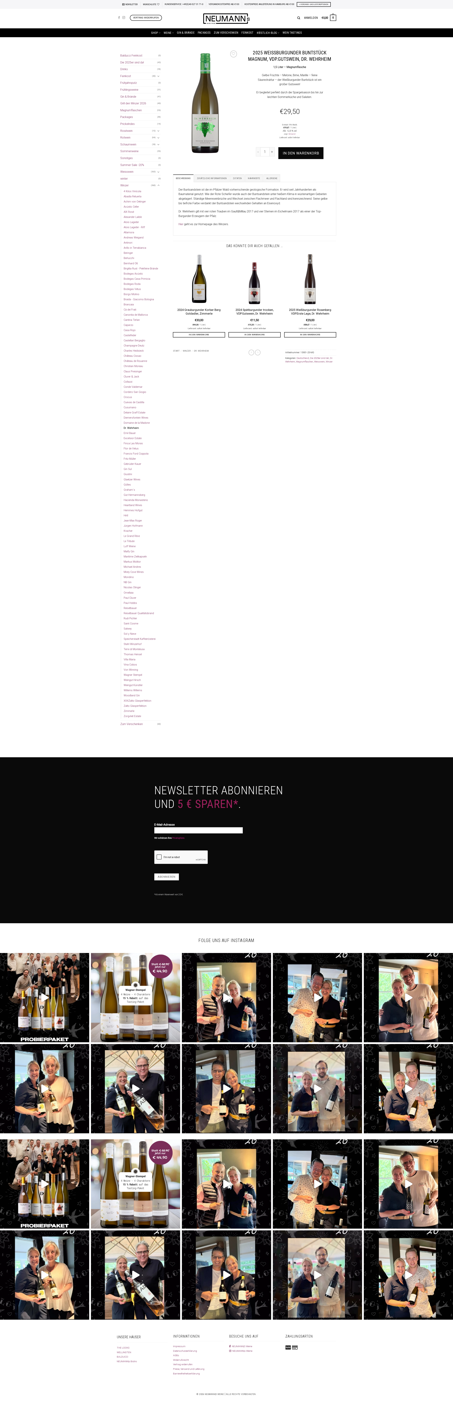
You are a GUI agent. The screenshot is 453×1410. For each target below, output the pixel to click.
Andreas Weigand (134, 237)
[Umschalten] (158, 76)
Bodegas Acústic (133, 273)
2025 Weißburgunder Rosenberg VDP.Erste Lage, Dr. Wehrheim (310, 311)
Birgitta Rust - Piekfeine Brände (141, 268)
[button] (130, 4)
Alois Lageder (131, 222)
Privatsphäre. (178, 838)
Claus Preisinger (133, 371)
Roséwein (126, 130)
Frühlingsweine (129, 89)
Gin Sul (128, 469)
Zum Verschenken (226, 32)
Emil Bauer (130, 433)
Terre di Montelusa (134, 649)
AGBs (176, 1355)
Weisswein (126, 171)
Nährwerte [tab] (254, 178)
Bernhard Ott (131, 263)
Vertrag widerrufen (183, 1364)
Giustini (128, 474)
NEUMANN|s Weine (241, 1350)
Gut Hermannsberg (134, 495)
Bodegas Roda (132, 284)
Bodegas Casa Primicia (137, 278)
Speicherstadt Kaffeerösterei (140, 639)
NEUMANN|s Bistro (127, 1361)
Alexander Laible (133, 217)
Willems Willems (133, 690)
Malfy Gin (129, 551)
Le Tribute (129, 541)
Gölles (127, 484)
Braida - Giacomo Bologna (139, 299)
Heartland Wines (133, 505)
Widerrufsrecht (181, 1359)
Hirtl (126, 515)
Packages (204, 32)
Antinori (128, 242)
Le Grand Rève (132, 536)
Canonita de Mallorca (136, 314)
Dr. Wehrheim (131, 428)
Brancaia (129, 304)
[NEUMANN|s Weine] (226, 18)
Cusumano (130, 407)
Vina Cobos (130, 664)
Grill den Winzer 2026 (133, 103)
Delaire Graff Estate (134, 412)
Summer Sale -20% (132, 165)
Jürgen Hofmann (133, 525)
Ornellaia (128, 592)
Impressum (179, 1346)
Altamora (129, 232)
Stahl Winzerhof (133, 644)
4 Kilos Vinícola (132, 191)
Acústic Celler (131, 206)
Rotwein (125, 137)
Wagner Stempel (133, 674)
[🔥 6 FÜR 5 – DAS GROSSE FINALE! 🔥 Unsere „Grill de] (226, 997)
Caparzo (128, 325)
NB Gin (127, 582)
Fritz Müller (130, 458)
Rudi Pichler (130, 618)
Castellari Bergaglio (134, 340)
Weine (167, 33)
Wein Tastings (292, 32)
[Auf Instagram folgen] (123, 17)
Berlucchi (129, 258)
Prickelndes (127, 124)
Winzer (124, 185)
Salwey (128, 628)
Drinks (124, 69)
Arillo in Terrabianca (135, 247)
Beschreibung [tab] (183, 178)
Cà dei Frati (130, 309)
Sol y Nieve (130, 633)
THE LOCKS (123, 1347)
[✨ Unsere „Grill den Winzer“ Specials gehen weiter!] (317, 997)
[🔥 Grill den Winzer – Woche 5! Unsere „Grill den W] (44, 1088)
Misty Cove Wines (134, 572)
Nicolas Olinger (132, 587)
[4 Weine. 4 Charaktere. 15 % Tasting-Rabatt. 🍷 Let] (135, 997)
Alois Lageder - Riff (134, 227)
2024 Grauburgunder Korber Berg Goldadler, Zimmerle (199, 311)
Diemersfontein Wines (136, 417)
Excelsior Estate (133, 438)
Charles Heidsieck (134, 350)
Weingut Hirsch (132, 680)
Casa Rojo (130, 330)
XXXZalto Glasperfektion (137, 700)
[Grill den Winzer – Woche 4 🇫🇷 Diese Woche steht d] (135, 1088)
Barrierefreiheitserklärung (186, 1373)
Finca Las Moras (133, 443)
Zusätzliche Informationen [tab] (212, 178)
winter (124, 178)
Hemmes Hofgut (133, 510)
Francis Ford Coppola (136, 453)
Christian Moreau (133, 366)
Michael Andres (132, 566)
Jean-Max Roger (133, 520)
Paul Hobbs (130, 603)
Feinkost (247, 32)
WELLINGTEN (124, 1352)
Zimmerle (129, 711)
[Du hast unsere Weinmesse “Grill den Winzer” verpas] (408, 1088)
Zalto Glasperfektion (135, 705)
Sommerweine (129, 151)
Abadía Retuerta (132, 196)
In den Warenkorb (301, 153)
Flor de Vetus (131, 448)
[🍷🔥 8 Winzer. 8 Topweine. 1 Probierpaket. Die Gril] (44, 997)
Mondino (129, 577)
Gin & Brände (185, 32)
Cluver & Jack (131, 376)
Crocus (128, 397)
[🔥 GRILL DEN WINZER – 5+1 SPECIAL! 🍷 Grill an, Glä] (408, 997)
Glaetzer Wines (132, 479)
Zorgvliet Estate (132, 716)
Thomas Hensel (133, 654)
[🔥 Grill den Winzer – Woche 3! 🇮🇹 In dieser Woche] (226, 1088)
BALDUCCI (122, 1356)
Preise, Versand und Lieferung (188, 1368)
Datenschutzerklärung (185, 1350)
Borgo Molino (131, 294)
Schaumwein (128, 144)
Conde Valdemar (133, 386)
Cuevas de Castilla (134, 402)
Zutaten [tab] (237, 178)
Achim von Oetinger (135, 201)
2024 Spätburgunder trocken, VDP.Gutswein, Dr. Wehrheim (255, 311)
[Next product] (251, 352)
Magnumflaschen (131, 110)
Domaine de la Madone (137, 422)
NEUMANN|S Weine (241, 1346)
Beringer (128, 253)
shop (154, 33)
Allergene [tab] (271, 178)
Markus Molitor (132, 561)
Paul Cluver (130, 597)
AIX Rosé (129, 211)
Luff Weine (130, 546)
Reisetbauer (130, 608)
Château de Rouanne (135, 361)
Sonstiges (126, 158)
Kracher (128, 530)
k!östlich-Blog (267, 33)
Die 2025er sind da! (132, 62)
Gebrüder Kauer (132, 464)
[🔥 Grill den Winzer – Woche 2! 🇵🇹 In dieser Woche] (317, 1088)
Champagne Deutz (134, 345)
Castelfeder (130, 335)
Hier (181, 224)
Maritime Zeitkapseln (135, 556)
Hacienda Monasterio (136, 500)
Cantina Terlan (132, 320)
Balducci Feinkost (131, 55)
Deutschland (303, 358)
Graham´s (129, 489)
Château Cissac (132, 355)
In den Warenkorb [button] (199, 334)
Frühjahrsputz (128, 82)
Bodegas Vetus (132, 289)
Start (176, 351)
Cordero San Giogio (135, 392)
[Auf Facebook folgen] (119, 17)
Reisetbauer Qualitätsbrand (139, 613)
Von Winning (131, 669)
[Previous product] (257, 352)
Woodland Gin (132, 695)
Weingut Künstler (133, 685)
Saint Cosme (131, 623)
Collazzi (128, 381)
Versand (292, 134)
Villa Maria (129, 659)
